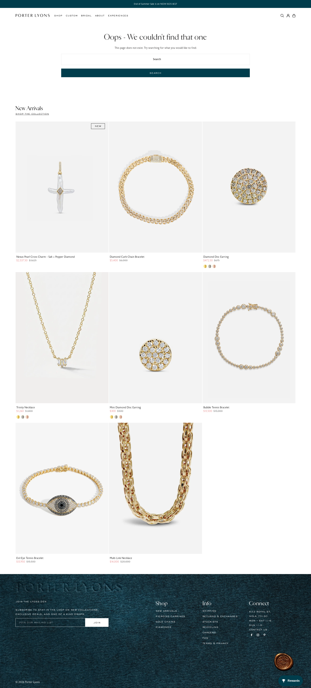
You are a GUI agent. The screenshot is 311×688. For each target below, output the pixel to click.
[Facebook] (251, 635)
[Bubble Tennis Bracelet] (249, 337)
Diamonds (163, 627)
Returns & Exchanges (220, 616)
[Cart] (293, 15)
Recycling (210, 627)
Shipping (209, 611)
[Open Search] (282, 15)
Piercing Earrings (170, 616)
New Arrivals (166, 611)
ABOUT (100, 15)
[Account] (288, 15)
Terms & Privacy (215, 643)
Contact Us (258, 629)
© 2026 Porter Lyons (27, 682)
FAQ (205, 638)
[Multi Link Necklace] (155, 488)
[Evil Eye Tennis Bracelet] (62, 488)
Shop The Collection (32, 114)
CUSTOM (72, 15)
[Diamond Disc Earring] (249, 187)
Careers (209, 632)
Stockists (210, 622)
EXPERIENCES (118, 15)
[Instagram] (258, 635)
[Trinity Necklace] (62, 337)
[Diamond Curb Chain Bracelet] (155, 187)
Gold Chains (165, 622)
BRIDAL (86, 15)
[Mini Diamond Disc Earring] (155, 337)
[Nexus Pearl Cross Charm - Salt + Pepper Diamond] (62, 187)
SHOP (58, 15)
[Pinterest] (264, 635)
